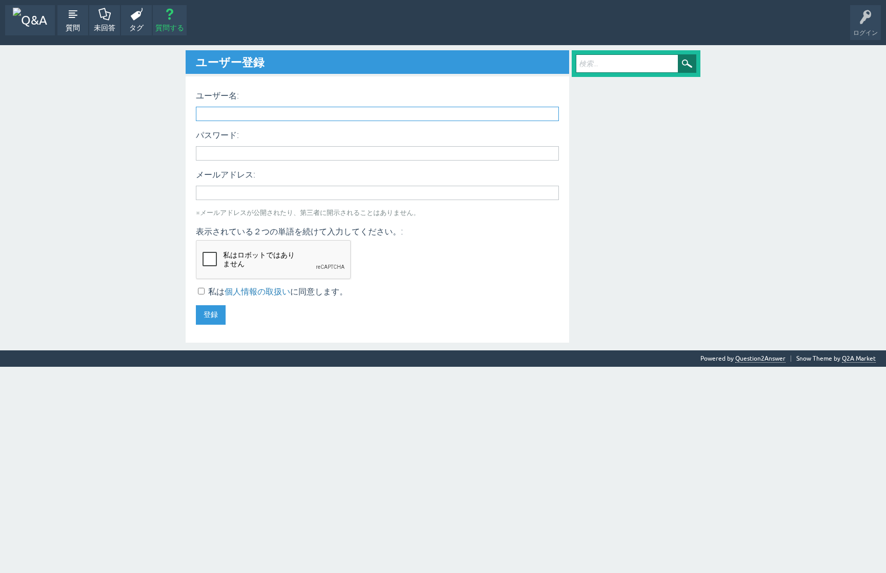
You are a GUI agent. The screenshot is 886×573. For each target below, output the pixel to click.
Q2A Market (859, 358)
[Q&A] (30, 20)
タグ (136, 28)
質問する (169, 28)
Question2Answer (760, 358)
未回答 (104, 28)
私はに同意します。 (277, 291)
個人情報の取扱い (257, 291)
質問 (73, 28)
